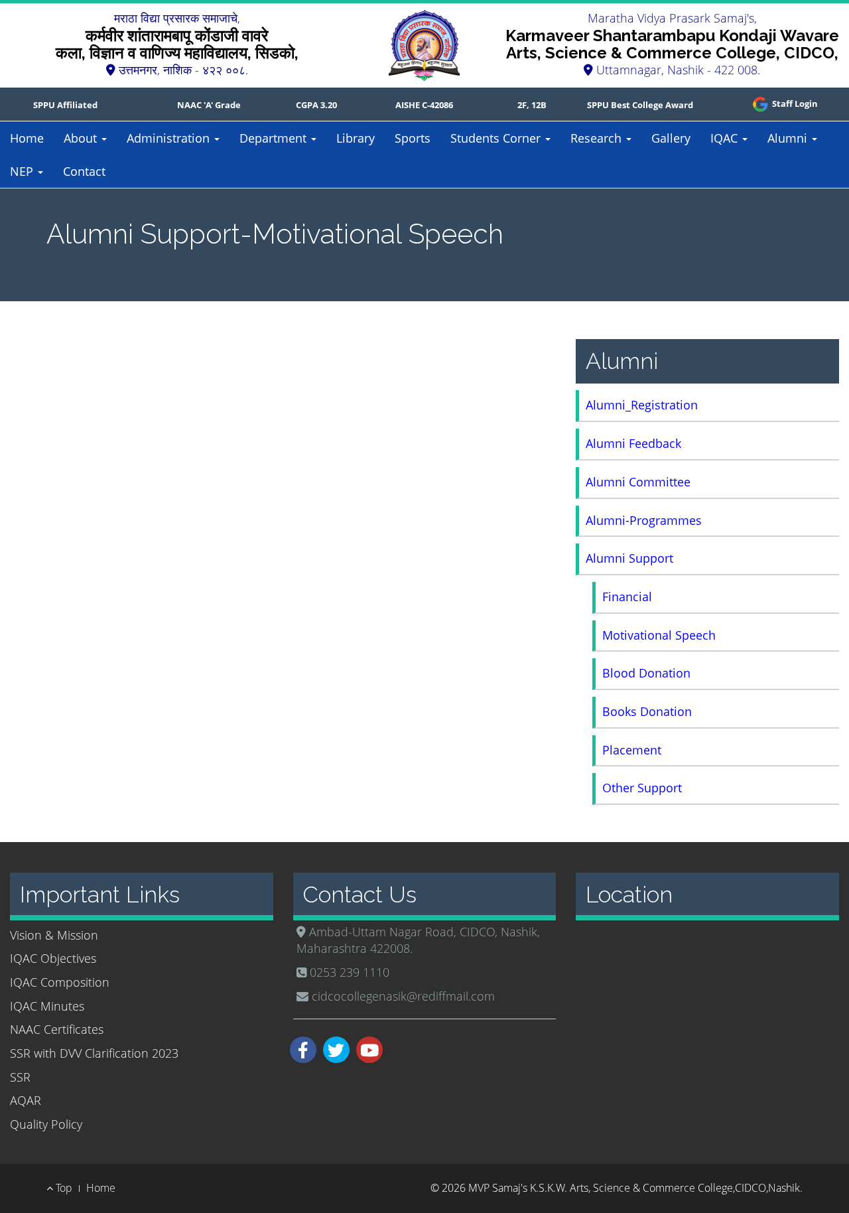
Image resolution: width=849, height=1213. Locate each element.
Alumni (789, 138)
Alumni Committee (638, 482)
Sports (412, 138)
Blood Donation (646, 673)
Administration (170, 138)
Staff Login (794, 103)
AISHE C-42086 (424, 105)
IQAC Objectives (53, 958)
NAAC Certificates (56, 1029)
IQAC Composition (59, 982)
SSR (20, 1077)
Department (274, 138)
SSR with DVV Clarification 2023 (94, 1053)
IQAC (725, 138)
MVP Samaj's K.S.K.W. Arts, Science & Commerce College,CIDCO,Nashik (634, 1187)
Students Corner (497, 138)
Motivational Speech (659, 635)
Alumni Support (629, 558)
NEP (23, 171)
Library (355, 138)
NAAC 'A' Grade (209, 105)
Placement (631, 750)
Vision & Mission (54, 935)
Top (62, 1187)
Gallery (670, 138)
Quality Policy (46, 1124)
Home (27, 138)
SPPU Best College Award (640, 105)
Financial (627, 597)
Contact (84, 171)
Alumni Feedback (633, 443)
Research (597, 138)
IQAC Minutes (47, 1006)
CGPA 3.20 (316, 105)
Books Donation (647, 711)
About (82, 138)
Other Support (642, 788)
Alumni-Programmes (644, 520)
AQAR (25, 1100)
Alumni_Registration (642, 405)
